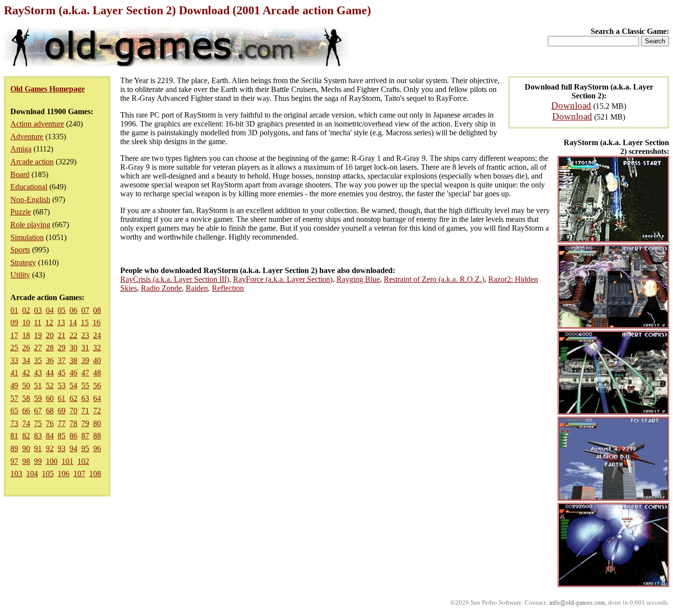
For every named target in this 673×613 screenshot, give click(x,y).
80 (97, 423)
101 (67, 461)
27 (38, 347)
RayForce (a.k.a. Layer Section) (283, 279)
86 (73, 435)
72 (97, 410)
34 (26, 360)
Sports (20, 249)
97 (14, 461)
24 (97, 335)
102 (83, 461)
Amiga (21, 149)
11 (37, 322)
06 (73, 310)
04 (50, 310)
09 (14, 322)
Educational (28, 187)
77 (62, 423)
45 (62, 372)
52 (50, 385)
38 (73, 360)
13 (61, 322)
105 (48, 473)
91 (38, 448)
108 (95, 473)
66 (26, 410)
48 (97, 372)
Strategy (23, 262)
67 (38, 410)
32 (97, 347)
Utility (20, 275)
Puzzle (20, 212)
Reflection (228, 288)
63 (85, 398)
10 (26, 322)
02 (26, 310)
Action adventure (37, 124)
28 (50, 347)
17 (14, 335)
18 (26, 335)
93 (62, 448)
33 (14, 360)
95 (85, 448)
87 (85, 435)
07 (85, 310)
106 (63, 473)
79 (85, 423)
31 (85, 347)
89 (14, 448)
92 (50, 448)
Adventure (26, 136)
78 (73, 423)
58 (26, 398)
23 (85, 335)
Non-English (30, 199)
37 (62, 360)
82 (26, 435)
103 (16, 473)
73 (14, 423)
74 (26, 423)
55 (85, 385)
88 (97, 435)
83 (38, 435)
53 (62, 385)
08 (97, 310)
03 (38, 310)
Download (571, 105)
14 (73, 322)
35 (38, 360)
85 (62, 435)
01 (14, 310)
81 (14, 435)
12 (49, 322)
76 (50, 423)
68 (50, 410)
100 (52, 461)
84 (50, 435)
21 (62, 335)
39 (85, 360)
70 (73, 410)
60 (50, 398)
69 (62, 410)
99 (38, 461)
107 (79, 473)
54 (73, 385)
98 (26, 461)
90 (26, 448)
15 (85, 322)
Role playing (30, 224)
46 (73, 372)
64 (97, 398)
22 (73, 335)
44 (50, 372)
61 (62, 398)
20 (50, 335)
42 (26, 372)
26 (26, 347)
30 (73, 347)
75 (38, 423)
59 (38, 398)
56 (97, 385)
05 (62, 310)
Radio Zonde (161, 288)
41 (14, 372)
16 (97, 322)
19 (38, 335)
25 (14, 347)
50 (26, 385)
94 (73, 448)
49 (14, 385)
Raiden (197, 288)
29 (62, 347)
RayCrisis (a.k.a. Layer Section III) (174, 279)
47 (85, 372)
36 (50, 360)
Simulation (27, 237)
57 (14, 398)
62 (73, 398)
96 (97, 448)
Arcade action (32, 161)
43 (38, 372)
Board (20, 174)
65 (14, 410)
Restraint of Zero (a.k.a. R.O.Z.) (434, 279)
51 (38, 385)
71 (85, 410)
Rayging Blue (358, 279)
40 (97, 360)
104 (32, 473)
